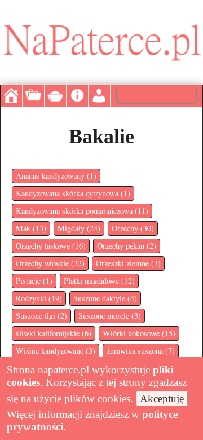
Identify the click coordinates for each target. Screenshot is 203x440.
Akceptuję (162, 398)
